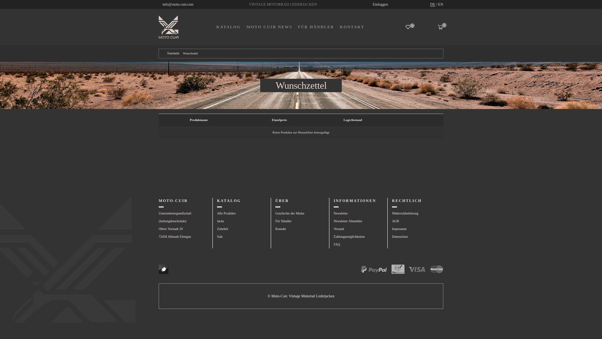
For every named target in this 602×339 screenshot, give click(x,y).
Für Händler (316, 27)
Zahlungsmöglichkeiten (349, 236)
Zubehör (222, 229)
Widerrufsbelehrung (405, 213)
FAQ (337, 244)
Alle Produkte (226, 213)
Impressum (399, 229)
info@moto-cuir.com (177, 4)
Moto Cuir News (269, 27)
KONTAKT (352, 27)
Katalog (228, 27)
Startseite (173, 53)
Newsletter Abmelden (348, 221)
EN (440, 4)
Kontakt (280, 229)
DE (432, 4)
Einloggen (380, 4)
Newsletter (341, 213)
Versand (339, 229)
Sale (220, 236)
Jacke (220, 221)
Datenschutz (400, 236)
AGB (395, 221)
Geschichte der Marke (289, 213)
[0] (408, 27)
